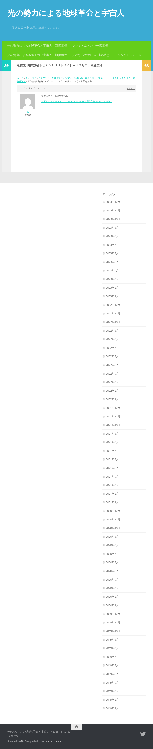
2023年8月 (112, 236)
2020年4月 (112, 579)
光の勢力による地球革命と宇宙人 (66, 13)
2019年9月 (112, 639)
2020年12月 (113, 511)
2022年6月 (112, 356)
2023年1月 (112, 296)
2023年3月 (112, 279)
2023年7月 (112, 244)
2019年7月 (112, 657)
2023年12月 (113, 202)
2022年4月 (112, 373)
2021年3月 (112, 485)
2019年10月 (113, 631)
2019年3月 (112, 691)
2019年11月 (113, 622)
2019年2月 (112, 699)
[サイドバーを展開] (6, 65)
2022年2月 (112, 390)
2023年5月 (112, 262)
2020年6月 (112, 562)
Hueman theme (53, 741)
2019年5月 (112, 674)
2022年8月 (112, 339)
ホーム (20, 78)
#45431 (131, 88)
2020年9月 (112, 536)
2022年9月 (112, 330)
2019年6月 (112, 665)
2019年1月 (112, 708)
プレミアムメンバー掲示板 (90, 45)
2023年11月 (113, 210)
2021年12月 (113, 408)
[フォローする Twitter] (143, 734)
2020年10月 (113, 528)
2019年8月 (112, 648)
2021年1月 (112, 502)
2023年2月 (112, 287)
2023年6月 (112, 253)
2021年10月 (113, 425)
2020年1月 (112, 605)
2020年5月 (112, 571)
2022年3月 (112, 382)
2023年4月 (112, 270)
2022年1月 (112, 399)
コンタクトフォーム (128, 55)
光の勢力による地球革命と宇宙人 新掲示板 (37, 45)
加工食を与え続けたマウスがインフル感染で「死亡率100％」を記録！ (76, 101)
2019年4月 (112, 682)
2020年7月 (112, 553)
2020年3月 (112, 588)
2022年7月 (112, 347)
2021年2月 (112, 493)
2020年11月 (113, 519)
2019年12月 (113, 614)
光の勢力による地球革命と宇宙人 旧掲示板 (37, 55)
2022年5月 (112, 365)
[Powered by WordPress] (21, 741)
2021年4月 (112, 476)
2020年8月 (112, 545)
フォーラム (31, 78)
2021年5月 (112, 468)
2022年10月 (113, 322)
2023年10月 (113, 219)
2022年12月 (113, 305)
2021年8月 (112, 442)
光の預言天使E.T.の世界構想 (90, 55)
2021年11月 (113, 416)
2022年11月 (113, 313)
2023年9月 (112, 227)
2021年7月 (112, 450)
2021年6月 (112, 459)
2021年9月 (112, 433)
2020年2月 (112, 596)
